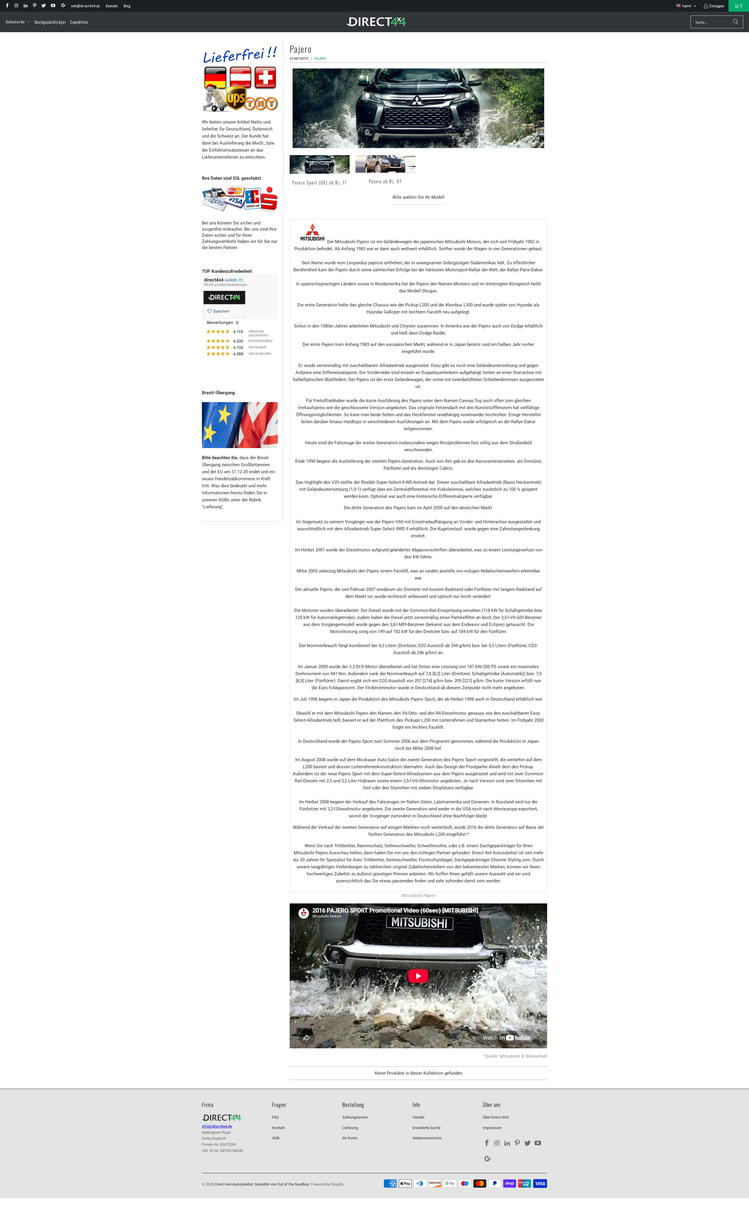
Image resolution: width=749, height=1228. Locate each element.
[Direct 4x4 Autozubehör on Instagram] (15, 5)
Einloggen (717, 5)
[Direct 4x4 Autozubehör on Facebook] (6, 5)
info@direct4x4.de (85, 5)
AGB (275, 1138)
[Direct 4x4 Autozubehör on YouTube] (52, 5)
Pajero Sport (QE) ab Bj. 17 (320, 171)
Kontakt (112, 5)
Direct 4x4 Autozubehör (234, 1184)
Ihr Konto (349, 1138)
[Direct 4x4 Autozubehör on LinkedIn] (25, 5)
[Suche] (736, 22)
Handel (418, 1117)
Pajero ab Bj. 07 (385, 171)
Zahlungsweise (355, 1117)
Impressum (492, 1128)
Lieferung (350, 1128)
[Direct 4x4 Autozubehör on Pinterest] (34, 5)
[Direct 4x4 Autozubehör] (376, 22)
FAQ (275, 1117)
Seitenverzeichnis (427, 1138)
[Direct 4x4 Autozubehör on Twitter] (43, 5)
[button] (18, 22)
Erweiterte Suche (427, 1128)
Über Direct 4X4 (496, 1117)
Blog (127, 5)
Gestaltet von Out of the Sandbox (282, 1184)
